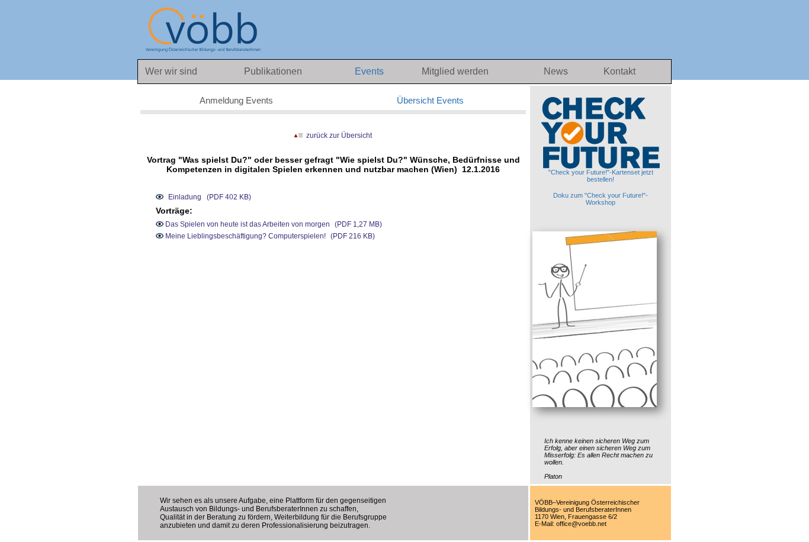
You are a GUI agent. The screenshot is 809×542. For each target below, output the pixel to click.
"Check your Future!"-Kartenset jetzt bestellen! (600, 176)
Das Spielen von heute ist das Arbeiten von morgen (246, 224)
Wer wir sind (171, 71)
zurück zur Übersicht (337, 135)
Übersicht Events (430, 100)
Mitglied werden (455, 71)
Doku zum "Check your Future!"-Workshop (600, 199)
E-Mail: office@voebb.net (570, 523)
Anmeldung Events (236, 100)
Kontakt (619, 71)
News (557, 71)
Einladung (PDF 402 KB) (209, 197)
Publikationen (273, 71)
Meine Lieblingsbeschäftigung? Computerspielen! (244, 236)
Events (370, 71)
